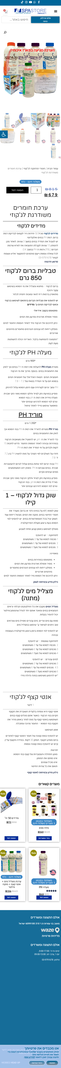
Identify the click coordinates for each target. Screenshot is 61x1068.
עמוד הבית (52, 168)
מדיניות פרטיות (51, 936)
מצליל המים (52, 606)
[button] (4, 134)
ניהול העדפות (37, 1063)
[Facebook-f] (38, 2)
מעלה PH (46, 366)
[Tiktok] (22, 2)
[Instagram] (26, 2)
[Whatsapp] (34, 2)
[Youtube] (30, 2)
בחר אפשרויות (44, 838)
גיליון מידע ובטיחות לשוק (45, 581)
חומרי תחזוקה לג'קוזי (34, 168)
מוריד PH (53, 429)
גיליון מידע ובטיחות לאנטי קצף (42, 772)
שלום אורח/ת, (45, 18)
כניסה (45, 21)
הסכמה (52, 1063)
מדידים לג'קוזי (51, 233)
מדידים (30, 304)
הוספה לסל (17, 190)
